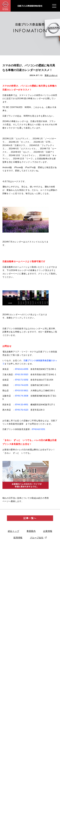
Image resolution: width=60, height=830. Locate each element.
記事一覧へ (30, 518)
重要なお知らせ (51, 75)
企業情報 (47, 531)
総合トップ (13, 531)
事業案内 (31, 531)
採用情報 (17, 537)
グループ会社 (37, 537)
